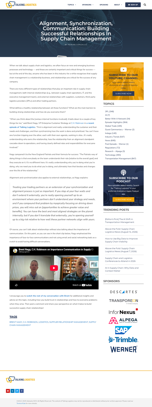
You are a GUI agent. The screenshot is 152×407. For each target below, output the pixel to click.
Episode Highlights (113, 122)
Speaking (104, 5)
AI (106, 115)
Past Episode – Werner (115, 144)
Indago (108, 133)
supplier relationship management (68, 322)
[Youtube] (8, 391)
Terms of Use (21, 403)
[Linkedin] (13, 391)
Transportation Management (118, 158)
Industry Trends (112, 136)
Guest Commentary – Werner (118, 129)
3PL (107, 111)
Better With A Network (115, 118)
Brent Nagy (16, 322)
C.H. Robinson (30, 322)
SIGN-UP (134, 5)
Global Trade (111, 126)
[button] (144, 4)
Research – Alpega (113, 151)
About (117, 5)
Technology (110, 155)
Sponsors (86, 5)
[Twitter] (17, 391)
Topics (71, 5)
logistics (43, 322)
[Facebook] (22, 391)
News (107, 140)
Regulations (110, 147)
